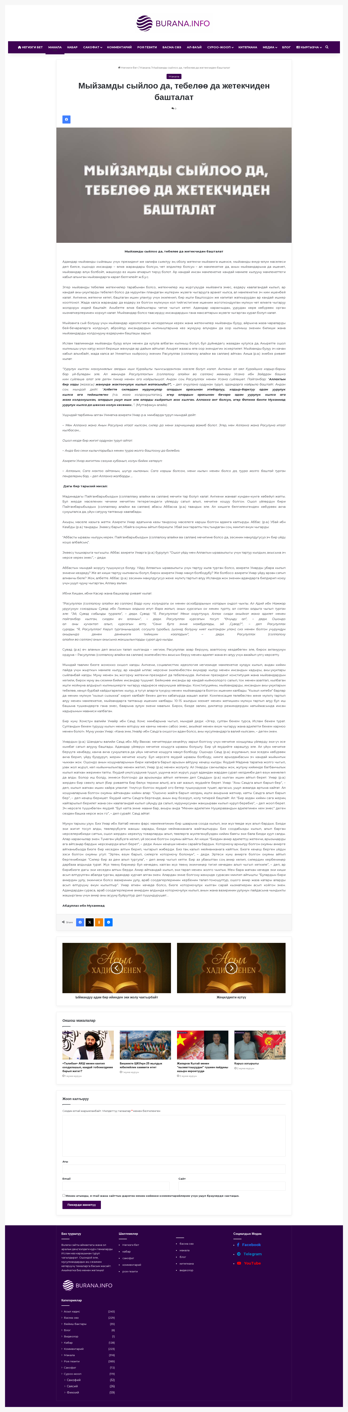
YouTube (252, 1263)
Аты (65, 1161)
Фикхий (73, 1392)
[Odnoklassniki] (99, 922)
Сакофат (91, 47)
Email (66, 1178)
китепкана (187, 1263)
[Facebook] (66, 119)
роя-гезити (130, 1271)
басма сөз (187, 1243)
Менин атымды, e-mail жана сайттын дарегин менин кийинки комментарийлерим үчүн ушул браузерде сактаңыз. (152, 1195)
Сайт (182, 1178)
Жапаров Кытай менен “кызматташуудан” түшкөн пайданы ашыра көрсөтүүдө (202, 1067)
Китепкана (247, 47)
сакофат (128, 1258)
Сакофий (74, 1380)
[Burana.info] (174, 23)
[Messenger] (109, 922)
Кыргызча (309, 47)
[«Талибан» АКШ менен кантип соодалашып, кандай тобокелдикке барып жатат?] (88, 1045)
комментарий (131, 1264)
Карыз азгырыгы (246, 1063)
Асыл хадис (72, 1311)
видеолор (186, 1270)
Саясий (72, 1386)
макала (185, 1250)
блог (183, 1257)
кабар (126, 1251)
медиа (268, 47)
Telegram (252, 1254)
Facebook (251, 1245)
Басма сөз (172, 47)
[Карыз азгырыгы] (260, 1045)
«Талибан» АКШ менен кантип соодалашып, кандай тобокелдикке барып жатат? (87, 1067)
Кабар (72, 47)
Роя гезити (147, 47)
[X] (90, 922)
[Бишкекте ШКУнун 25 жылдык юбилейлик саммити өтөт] (145, 1045)
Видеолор (71, 1336)
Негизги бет (32, 47)
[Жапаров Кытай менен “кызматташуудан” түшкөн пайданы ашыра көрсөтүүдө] (202, 1045)
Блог (286, 47)
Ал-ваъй (194, 47)
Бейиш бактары (75, 1323)
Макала (55, 47)
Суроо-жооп (219, 47)
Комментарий (119, 47)
